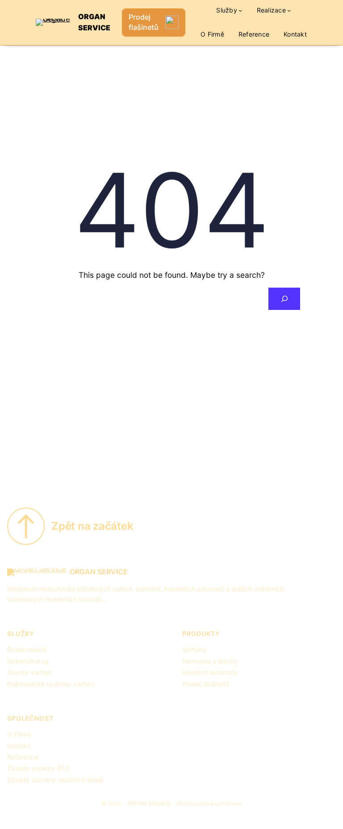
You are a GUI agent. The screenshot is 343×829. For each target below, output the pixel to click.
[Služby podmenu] (240, 10)
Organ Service (99, 571)
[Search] (284, 298)
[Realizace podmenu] (289, 10)
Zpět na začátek (92, 526)
